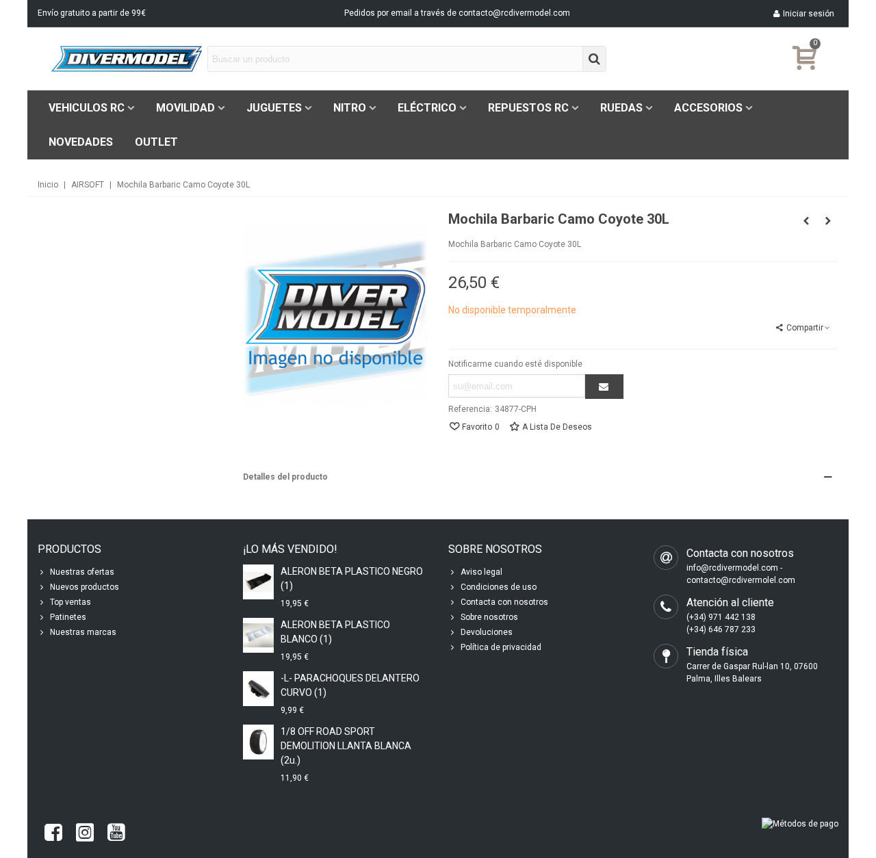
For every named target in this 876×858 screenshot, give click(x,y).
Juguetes (274, 107)
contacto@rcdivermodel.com (514, 13)
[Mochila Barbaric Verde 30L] (828, 221)
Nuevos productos (84, 587)
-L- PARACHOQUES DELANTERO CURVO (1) (350, 685)
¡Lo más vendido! (290, 549)
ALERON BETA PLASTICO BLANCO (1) (335, 632)
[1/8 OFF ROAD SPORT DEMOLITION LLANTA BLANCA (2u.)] (258, 742)
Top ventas (70, 602)
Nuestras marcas (83, 632)
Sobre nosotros (489, 617)
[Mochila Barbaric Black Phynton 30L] (806, 221)
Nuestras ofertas (82, 572)
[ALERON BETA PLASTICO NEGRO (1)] (258, 581)
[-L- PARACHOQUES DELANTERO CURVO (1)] (258, 688)
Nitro (349, 107)
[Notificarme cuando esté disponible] (604, 386)
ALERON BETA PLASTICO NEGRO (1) (352, 578)
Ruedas (621, 107)
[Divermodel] (126, 58)
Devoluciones (487, 632)
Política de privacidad (501, 647)
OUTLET (156, 141)
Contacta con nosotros (504, 602)
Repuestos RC (528, 107)
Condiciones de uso (499, 587)
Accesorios (708, 107)
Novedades (81, 141)
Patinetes (68, 617)
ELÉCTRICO (427, 107)
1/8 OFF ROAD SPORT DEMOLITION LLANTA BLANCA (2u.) (346, 746)
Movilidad (185, 107)
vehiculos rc (87, 107)
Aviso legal (481, 572)
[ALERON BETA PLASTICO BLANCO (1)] (258, 635)
